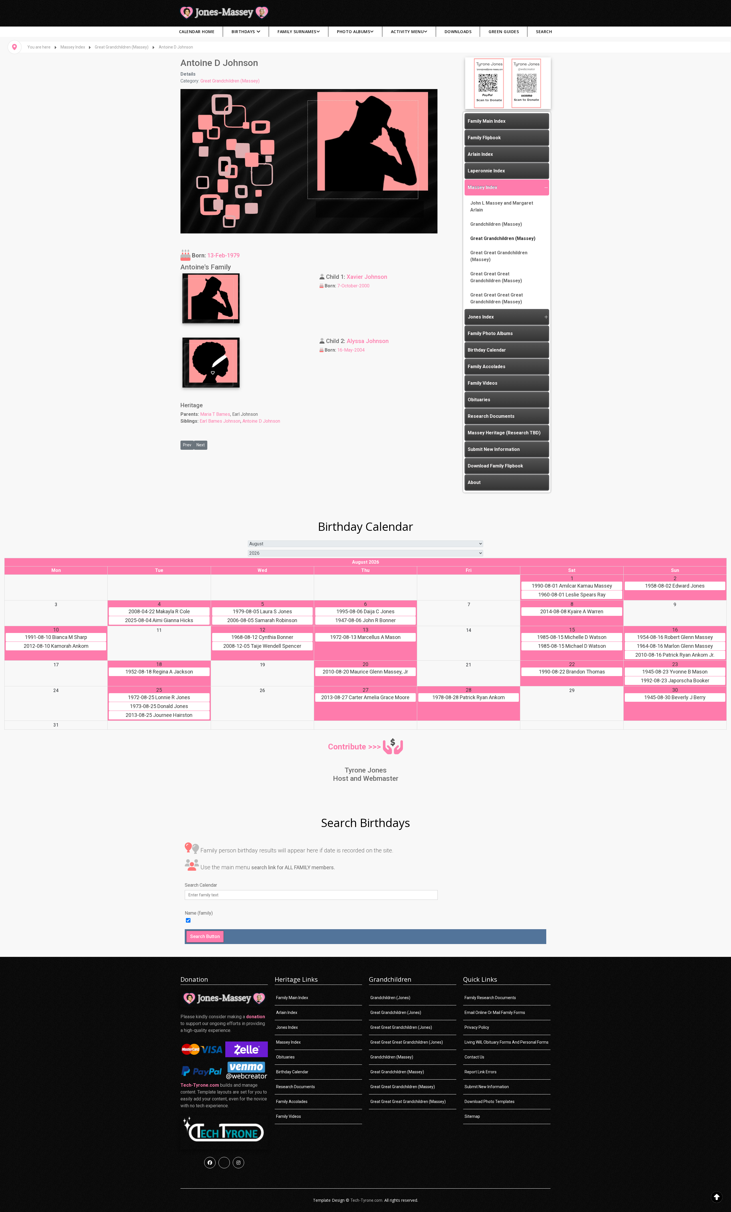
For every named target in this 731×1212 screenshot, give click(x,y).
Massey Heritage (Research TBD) (504, 432)
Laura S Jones (262, 611)
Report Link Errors (481, 1072)
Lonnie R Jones (159, 697)
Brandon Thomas (572, 672)
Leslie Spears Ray (572, 595)
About (474, 482)
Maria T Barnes (215, 414)
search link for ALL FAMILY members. (293, 867)
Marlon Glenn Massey (675, 646)
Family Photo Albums (490, 333)
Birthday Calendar (487, 350)
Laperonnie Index (486, 171)
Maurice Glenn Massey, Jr (365, 672)
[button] (546, 187)
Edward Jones (675, 586)
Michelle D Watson (572, 637)
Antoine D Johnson (261, 421)
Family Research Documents (490, 997)
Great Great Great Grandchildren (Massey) (496, 277)
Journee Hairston (159, 715)
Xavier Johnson (367, 276)
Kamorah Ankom (56, 646)
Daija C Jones (365, 611)
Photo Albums (353, 31)
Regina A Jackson (159, 672)
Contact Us (474, 1057)
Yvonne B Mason (675, 672)
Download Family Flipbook (495, 466)
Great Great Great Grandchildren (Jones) (406, 1042)
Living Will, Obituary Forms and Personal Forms (507, 1042)
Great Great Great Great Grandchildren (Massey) (496, 298)
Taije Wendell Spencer (262, 646)
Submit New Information (494, 449)
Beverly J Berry (675, 697)
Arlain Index (480, 154)
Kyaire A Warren (571, 611)
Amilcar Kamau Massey (572, 586)
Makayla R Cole (159, 611)
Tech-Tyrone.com (199, 1085)
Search (544, 31)
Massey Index (482, 187)
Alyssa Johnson (368, 341)
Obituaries (479, 399)
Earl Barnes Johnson (220, 421)
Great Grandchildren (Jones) (395, 1012)
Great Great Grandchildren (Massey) (498, 256)
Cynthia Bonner (262, 637)
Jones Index (481, 317)
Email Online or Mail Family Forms (495, 1012)
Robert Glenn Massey (675, 637)
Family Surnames (297, 31)
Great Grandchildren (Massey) (230, 81)
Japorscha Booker (675, 680)
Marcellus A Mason (365, 637)
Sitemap (472, 1116)
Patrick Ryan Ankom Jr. (674, 655)
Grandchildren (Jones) (390, 997)
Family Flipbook (484, 137)
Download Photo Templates (490, 1101)
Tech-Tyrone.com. (366, 1200)
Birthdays (243, 31)
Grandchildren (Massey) (496, 224)
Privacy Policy (477, 1027)
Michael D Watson (572, 646)
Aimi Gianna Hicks (159, 620)
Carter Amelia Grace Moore (365, 697)
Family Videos (482, 383)
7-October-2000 (353, 286)
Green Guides (504, 31)
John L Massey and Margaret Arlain (501, 206)
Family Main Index (486, 121)
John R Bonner (365, 620)
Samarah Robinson (262, 620)
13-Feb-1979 (223, 255)
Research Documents (491, 416)
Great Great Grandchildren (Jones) (401, 1027)
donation (255, 1016)
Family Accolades (486, 366)
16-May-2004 (351, 350)
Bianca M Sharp (56, 637)
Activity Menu (407, 31)
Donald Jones (159, 706)
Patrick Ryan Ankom (468, 697)
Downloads (458, 31)
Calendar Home (197, 31)
